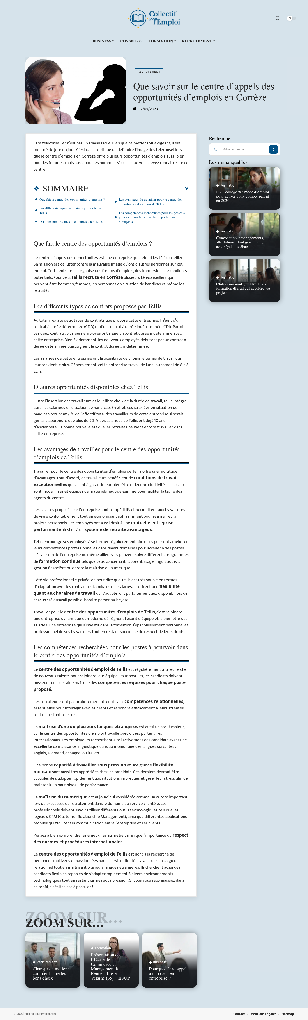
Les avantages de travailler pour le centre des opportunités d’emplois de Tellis (150, 201)
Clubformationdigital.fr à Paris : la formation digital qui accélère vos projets (244, 288)
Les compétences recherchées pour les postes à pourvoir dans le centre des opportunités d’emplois (152, 217)
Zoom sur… (64, 922)
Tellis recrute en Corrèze (97, 277)
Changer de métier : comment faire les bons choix (51, 973)
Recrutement (149, 72)
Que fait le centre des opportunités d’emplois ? (72, 199)
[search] (277, 18)
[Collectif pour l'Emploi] (154, 18)
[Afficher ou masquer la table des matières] (139, 188)
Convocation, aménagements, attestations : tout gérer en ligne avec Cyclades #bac (241, 242)
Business (160, 962)
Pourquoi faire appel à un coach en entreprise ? (168, 973)
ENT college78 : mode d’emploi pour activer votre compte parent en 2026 (242, 196)
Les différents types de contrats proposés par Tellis (70, 210)
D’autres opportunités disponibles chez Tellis (71, 221)
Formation (103, 948)
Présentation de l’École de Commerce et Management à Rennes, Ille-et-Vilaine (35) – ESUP (110, 966)
